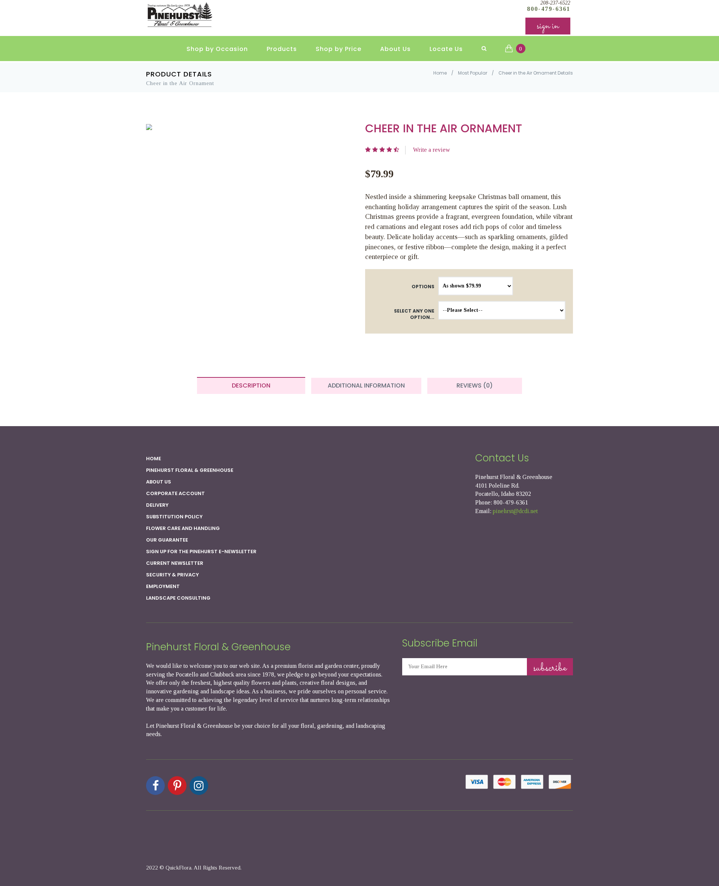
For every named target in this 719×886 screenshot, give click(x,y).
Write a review (431, 150)
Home (440, 73)
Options (423, 286)
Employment (163, 586)
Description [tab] (251, 385)
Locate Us (446, 49)
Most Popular (472, 73)
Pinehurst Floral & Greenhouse (189, 470)
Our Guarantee (167, 539)
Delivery (157, 505)
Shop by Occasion (217, 49)
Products (282, 49)
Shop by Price (338, 49)
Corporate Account (175, 493)
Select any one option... (414, 314)
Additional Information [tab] (366, 385)
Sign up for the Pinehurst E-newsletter (201, 551)
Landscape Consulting (178, 598)
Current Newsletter (174, 563)
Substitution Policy (174, 516)
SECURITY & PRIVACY (172, 574)
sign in (548, 26)
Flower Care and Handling (183, 528)
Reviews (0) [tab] (474, 385)
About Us (395, 49)
